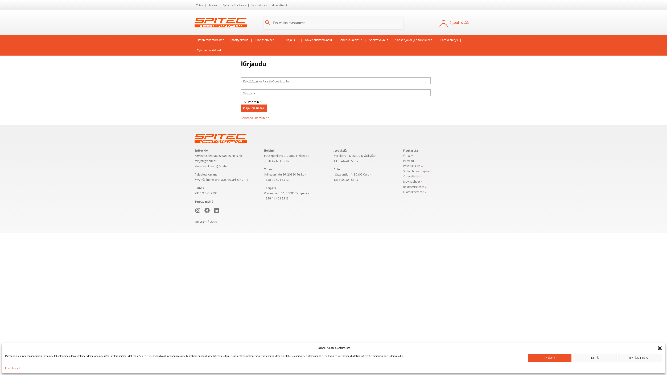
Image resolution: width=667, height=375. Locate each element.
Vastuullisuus (259, 5)
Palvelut (213, 5)
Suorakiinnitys (448, 40)
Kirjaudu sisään (254, 108)
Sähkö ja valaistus (351, 40)
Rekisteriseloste (413, 186)
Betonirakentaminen (210, 40)
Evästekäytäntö (13, 368)
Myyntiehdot (411, 181)
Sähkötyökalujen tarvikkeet (413, 40)
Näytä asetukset (640, 358)
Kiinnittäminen (264, 40)
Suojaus (290, 40)
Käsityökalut (239, 40)
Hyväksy (550, 358)
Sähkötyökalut (378, 40)
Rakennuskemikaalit (318, 40)
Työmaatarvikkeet (209, 50)
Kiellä (595, 358)
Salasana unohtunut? (255, 117)
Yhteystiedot (279, 5)
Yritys (199, 5)
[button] (660, 348)
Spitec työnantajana (234, 5)
